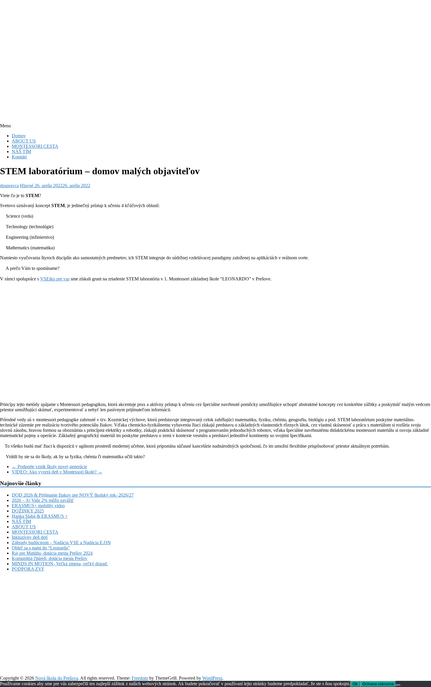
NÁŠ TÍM (21, 151)
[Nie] (398, 685)
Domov (19, 135)
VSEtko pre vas (54, 278)
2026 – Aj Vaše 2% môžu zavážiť (43, 500)
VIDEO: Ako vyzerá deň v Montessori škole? (57, 471)
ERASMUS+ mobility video (38, 505)
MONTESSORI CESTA (35, 146)
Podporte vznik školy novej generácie (49, 466)
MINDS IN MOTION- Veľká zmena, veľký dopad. (60, 563)
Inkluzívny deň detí (29, 537)
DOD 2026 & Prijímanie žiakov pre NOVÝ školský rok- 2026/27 (73, 495)
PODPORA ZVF (28, 568)
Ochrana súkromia (377, 684)
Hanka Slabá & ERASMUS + (40, 516)
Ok (355, 684)
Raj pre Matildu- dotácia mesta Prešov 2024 (52, 553)
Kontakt (19, 156)
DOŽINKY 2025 (28, 510)
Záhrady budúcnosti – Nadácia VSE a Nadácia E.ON (61, 542)
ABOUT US (24, 140)
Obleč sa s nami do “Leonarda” (41, 547)
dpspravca (9, 185)
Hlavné (26, 185)
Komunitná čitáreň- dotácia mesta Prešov (49, 558)
